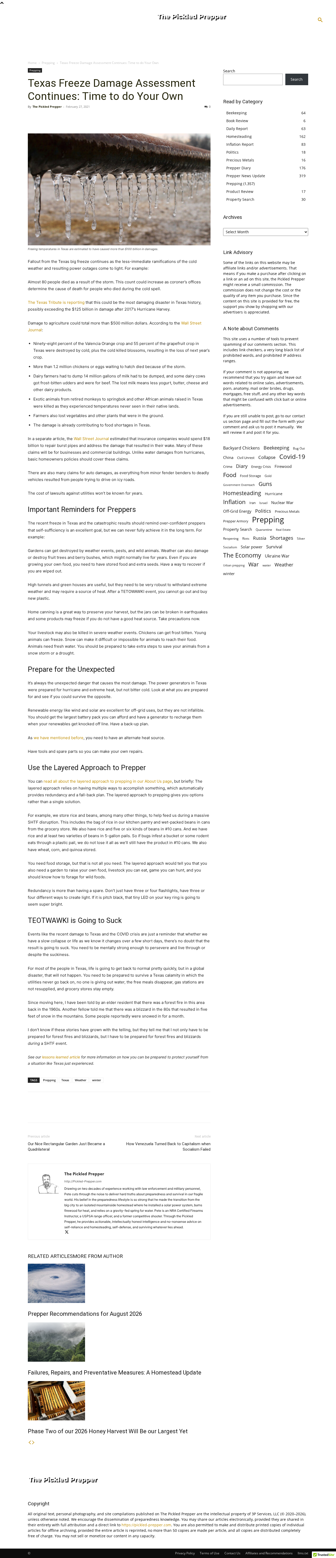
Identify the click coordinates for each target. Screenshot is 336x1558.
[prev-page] (30, 1442)
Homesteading (239, 136)
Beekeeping (236, 112)
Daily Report (237, 128)
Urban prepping (234, 565)
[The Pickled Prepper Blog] (211, 17)
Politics (232, 152)
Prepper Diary (238, 167)
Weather (80, 1080)
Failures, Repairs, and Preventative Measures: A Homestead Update (114, 1372)
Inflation (234, 502)
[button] (320, 20)
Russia (259, 538)
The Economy (242, 555)
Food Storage (250, 475)
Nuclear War (282, 502)
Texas (65, 1080)
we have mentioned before (58, 737)
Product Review (239, 191)
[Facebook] (33, 118)
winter (96, 1080)
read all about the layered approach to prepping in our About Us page (107, 781)
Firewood (283, 466)
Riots (245, 538)
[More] (81, 118)
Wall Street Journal (91, 438)
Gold (268, 476)
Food (229, 475)
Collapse (267, 457)
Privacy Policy (185, 1553)
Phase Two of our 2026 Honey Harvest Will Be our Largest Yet (108, 1431)
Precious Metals (240, 160)
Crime (227, 466)
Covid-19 (292, 456)
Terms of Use (209, 1553)
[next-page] (33, 1442)
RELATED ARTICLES (50, 1256)
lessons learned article (61, 1057)
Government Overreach (239, 485)
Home (32, 63)
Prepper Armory (235, 521)
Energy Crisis (261, 466)
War (253, 564)
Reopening (231, 538)
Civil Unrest (246, 457)
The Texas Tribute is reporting (56, 302)
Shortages (281, 537)
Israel (263, 503)
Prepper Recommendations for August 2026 (85, 1314)
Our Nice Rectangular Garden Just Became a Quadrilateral (66, 1147)
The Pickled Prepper (47, 107)
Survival (274, 546)
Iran (252, 502)
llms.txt (303, 1553)
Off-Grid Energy (237, 511)
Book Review (237, 120)
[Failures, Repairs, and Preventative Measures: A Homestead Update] (119, 1342)
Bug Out (299, 448)
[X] (45, 118)
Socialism (230, 547)
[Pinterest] (57, 118)
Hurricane (273, 493)
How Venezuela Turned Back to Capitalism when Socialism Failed (168, 1147)
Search (229, 70)
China (228, 457)
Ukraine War (277, 556)
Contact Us (232, 1553)
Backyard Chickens (241, 448)
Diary (242, 466)
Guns (265, 484)
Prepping (48, 63)
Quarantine (264, 529)
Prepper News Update (245, 175)
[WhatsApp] (69, 118)
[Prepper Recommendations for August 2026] (119, 1283)
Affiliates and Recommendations (269, 1553)
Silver (301, 538)
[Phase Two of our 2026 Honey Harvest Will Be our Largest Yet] (119, 1400)
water (266, 565)
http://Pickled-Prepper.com (83, 1181)
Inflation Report (240, 144)
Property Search (240, 199)
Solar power (251, 546)
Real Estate (283, 530)
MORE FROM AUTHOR (98, 1256)
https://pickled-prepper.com (146, 1524)
